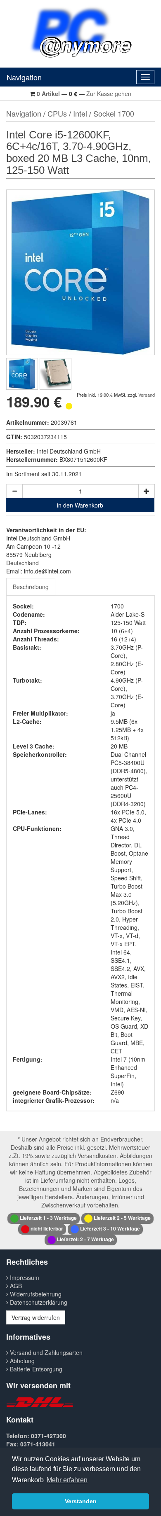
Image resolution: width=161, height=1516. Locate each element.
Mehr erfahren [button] (67, 1479)
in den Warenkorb (80, 505)
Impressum (23, 1277)
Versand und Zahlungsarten (45, 1352)
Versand (146, 394)
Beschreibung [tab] (31, 587)
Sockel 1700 (113, 113)
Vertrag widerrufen (36, 1317)
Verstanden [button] (81, 1501)
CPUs (57, 113)
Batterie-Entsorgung (35, 1369)
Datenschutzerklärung (37, 1302)
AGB (15, 1286)
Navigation (24, 77)
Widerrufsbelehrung (35, 1294)
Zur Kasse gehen (108, 93)
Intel (80, 113)
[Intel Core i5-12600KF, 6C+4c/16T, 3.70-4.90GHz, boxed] (22, 374)
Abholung (21, 1361)
